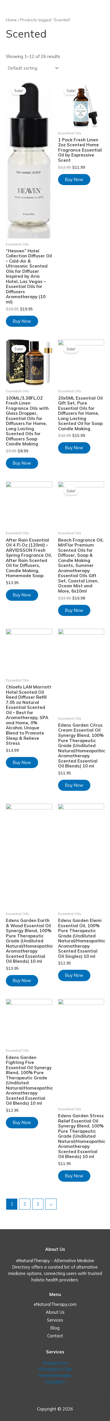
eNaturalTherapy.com (55, 1304)
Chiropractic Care (55, 1369)
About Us (55, 1312)
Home (11, 19)
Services (55, 1320)
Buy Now (22, 321)
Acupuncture (55, 1363)
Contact (55, 1336)
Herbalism (55, 1382)
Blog (55, 1328)
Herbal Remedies (55, 1375)
